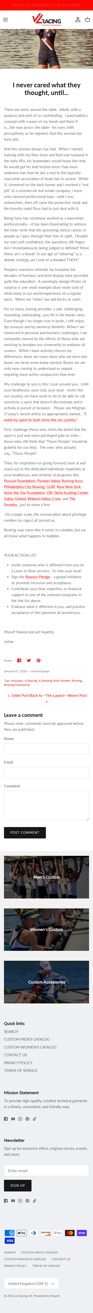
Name (9, 738)
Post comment (24, 832)
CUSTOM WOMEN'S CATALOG (30, 1047)
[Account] (76, 19)
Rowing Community (17, 685)
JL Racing (31, 680)
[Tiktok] (34, 1119)
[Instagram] (20, 1119)
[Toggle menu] (5, 19)
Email (8, 762)
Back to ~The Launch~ (48, 695)
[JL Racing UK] (46, 19)
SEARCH (11, 1031)
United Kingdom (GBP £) (28, 1283)
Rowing (77, 680)
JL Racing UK (23, 1296)
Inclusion (17, 680)
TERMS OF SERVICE (21, 1070)
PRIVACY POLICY (18, 1062)
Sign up (17, 1185)
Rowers (65, 680)
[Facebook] (6, 1119)
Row (56, 680)
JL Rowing (45, 680)
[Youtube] (13, 1119)
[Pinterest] (27, 1119)
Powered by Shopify (47, 1296)
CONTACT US (15, 1055)
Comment (12, 786)
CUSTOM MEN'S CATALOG (27, 1039)
